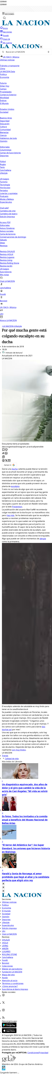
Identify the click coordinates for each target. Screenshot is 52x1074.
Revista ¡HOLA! (6, 254)
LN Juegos (4, 179)
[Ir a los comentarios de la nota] (6, 449)
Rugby (3, 164)
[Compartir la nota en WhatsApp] (6, 453)
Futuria (3, 83)
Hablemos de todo (8, 138)
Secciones (7, 32)
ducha (15, 469)
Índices (3, 100)
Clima (2, 68)
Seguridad (4, 120)
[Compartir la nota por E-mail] (9, 460)
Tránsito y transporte (9, 65)
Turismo (3, 181)
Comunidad (5, 129)
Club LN (6, 39)
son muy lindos (19, 750)
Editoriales (5, 147)
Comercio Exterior (8, 94)
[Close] (3, 883)
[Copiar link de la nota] (3, 457)
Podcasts (4, 196)
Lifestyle (17, 326)
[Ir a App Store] (9, 1032)
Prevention (17, 506)
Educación (4, 123)
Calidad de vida (12, 758)
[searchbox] (25, 51)
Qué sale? (4, 208)
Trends (5, 755)
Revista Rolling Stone (9, 263)
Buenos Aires (6, 118)
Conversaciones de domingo (13, 237)
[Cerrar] (41, 47)
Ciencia (3, 135)
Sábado (3, 240)
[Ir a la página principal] (26, 24)
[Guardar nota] (3, 449)
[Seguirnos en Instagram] (3, 1010)
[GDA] (9, 1061)
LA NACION (7, 326)
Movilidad (4, 97)
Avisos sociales (7, 231)
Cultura (3, 126)
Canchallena (5, 170)
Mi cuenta (7, 42)
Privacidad (43, 1052)
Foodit (6, 35)
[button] (26, 183)
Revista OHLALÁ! (7, 251)
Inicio (5, 28)
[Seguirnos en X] (3, 1003)
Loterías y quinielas (9, 193)
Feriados (4, 190)
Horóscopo (5, 187)
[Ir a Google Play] (9, 1026)
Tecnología (5, 184)
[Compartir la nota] (3, 453)
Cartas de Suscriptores (10, 152)
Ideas (2, 242)
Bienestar (4, 132)
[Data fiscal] (3, 1069)
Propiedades (6, 91)
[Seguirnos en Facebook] (3, 995)
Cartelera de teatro (8, 213)
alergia (43, 538)
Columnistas (5, 150)
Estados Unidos (7, 109)
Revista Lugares (7, 257)
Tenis (2, 167)
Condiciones (33, 1052)
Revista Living (6, 260)
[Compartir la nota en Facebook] (3, 460)
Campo (3, 89)
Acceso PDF (5, 222)
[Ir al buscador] (4, 17)
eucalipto (15, 486)
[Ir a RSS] (3, 1018)
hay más (10, 515)
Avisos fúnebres (7, 228)
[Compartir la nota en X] (6, 460)
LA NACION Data (7, 71)
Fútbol (3, 161)
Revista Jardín (6, 266)
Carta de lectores (8, 234)
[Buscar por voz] (48, 51)
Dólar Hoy (4, 86)
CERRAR (3, 2)
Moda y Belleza (7, 199)
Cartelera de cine (7, 210)
